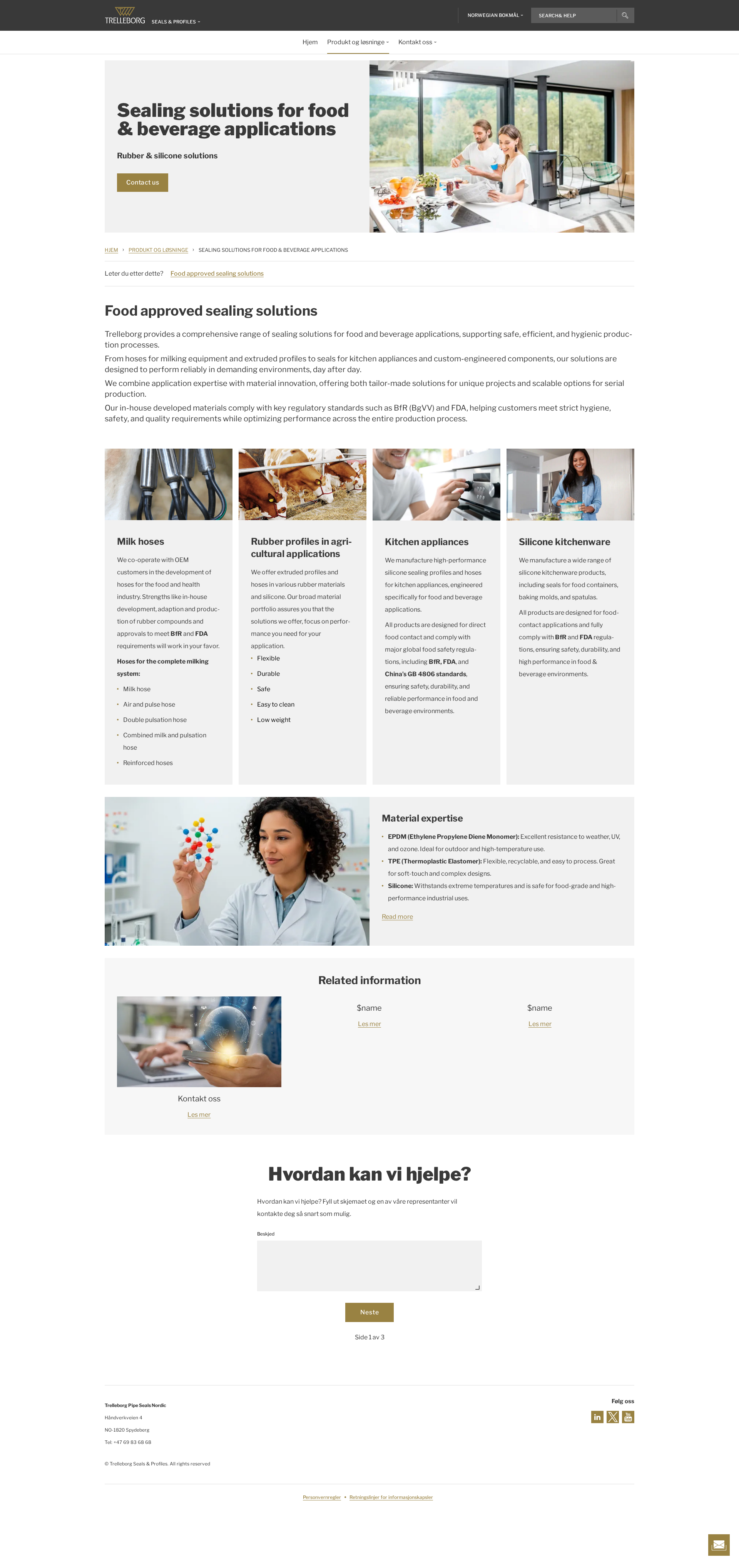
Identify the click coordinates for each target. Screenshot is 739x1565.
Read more (397, 916)
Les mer (199, 1114)
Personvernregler (322, 1497)
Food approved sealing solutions (217, 273)
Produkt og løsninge (158, 250)
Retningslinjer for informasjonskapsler (391, 1497)
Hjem (111, 250)
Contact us (142, 182)
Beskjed (265, 1234)
